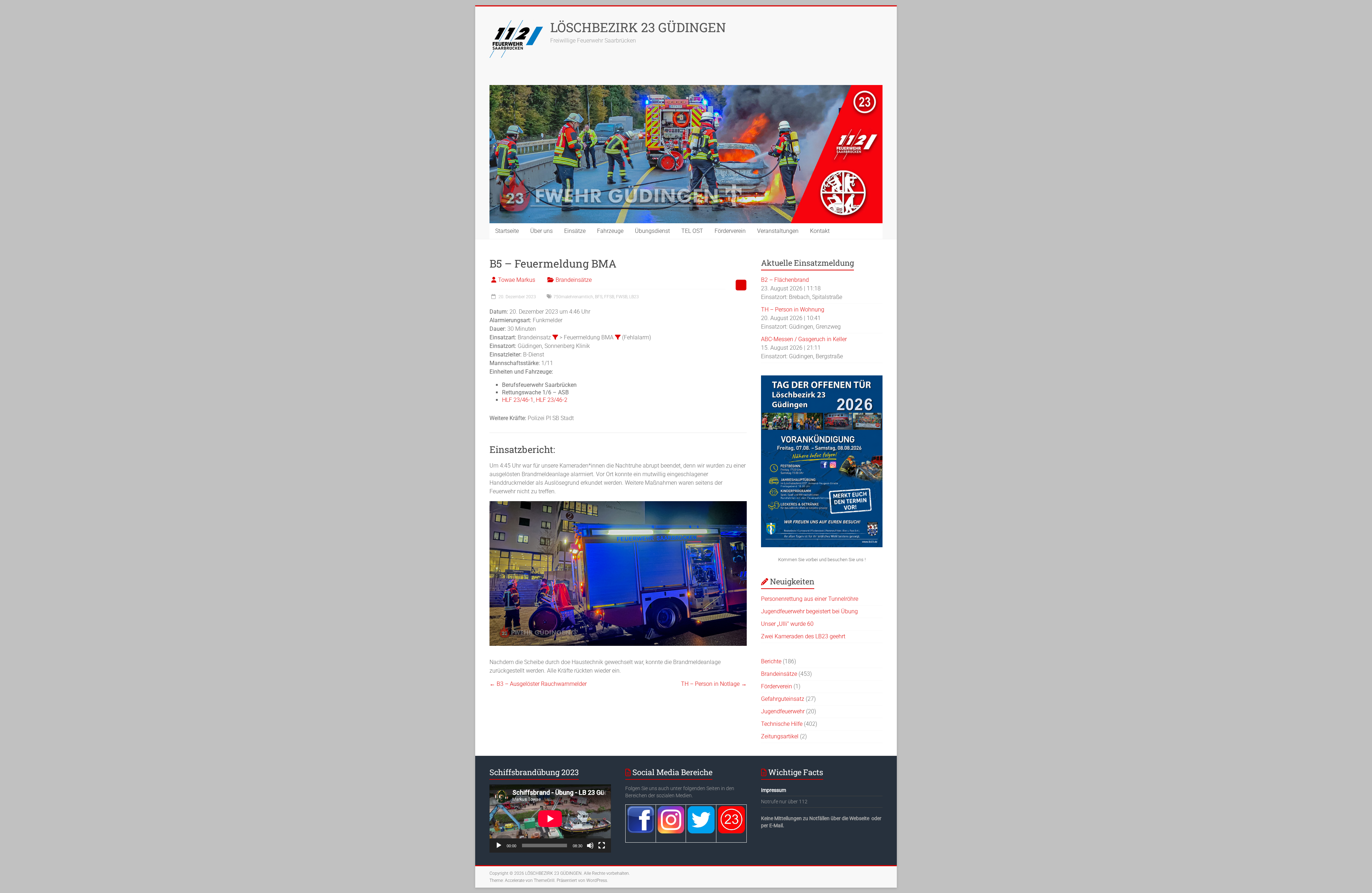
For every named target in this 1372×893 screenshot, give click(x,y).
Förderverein (730, 231)
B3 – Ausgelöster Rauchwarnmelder (538, 683)
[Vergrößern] (737, 516)
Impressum (773, 790)
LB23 (634, 296)
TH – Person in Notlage (714, 683)
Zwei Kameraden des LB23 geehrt (803, 636)
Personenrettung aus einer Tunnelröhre (809, 598)
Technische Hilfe (781, 723)
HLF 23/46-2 (551, 399)
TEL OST (692, 231)
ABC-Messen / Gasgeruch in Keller (804, 339)
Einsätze (575, 231)
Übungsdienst (652, 231)
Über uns (541, 231)
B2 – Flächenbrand (785, 279)
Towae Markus (516, 279)
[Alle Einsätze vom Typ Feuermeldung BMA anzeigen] (618, 337)
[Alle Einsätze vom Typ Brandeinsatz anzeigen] (555, 337)
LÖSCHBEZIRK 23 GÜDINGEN (638, 27)
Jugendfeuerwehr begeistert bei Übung (809, 611)
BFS (598, 296)
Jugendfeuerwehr (783, 711)
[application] (550, 818)
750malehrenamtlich (573, 296)
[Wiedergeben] (498, 845)
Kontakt (820, 231)
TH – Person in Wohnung (792, 309)
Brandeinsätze (574, 279)
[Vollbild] (601, 845)
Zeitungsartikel (780, 736)
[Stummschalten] (590, 845)
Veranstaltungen (778, 231)
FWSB (621, 296)
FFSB (609, 296)
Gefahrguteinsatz (782, 698)
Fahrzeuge (610, 231)
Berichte (771, 661)
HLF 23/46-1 (517, 399)
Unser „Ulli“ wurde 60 (787, 623)
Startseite (507, 231)
